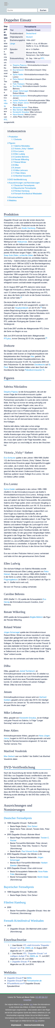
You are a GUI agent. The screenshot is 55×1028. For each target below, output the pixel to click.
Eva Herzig (17, 86)
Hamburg (6, 103)
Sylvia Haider (18, 74)
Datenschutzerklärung (34, 1025)
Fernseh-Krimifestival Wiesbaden (24, 920)
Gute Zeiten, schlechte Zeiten (21, 255)
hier (21, 1004)
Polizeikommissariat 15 (34, 369)
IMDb (29, 977)
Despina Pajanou (20, 65)
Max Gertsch (18, 109)
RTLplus (7, 338)
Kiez (32, 356)
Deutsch (29, 37)
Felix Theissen (19, 84)
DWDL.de (29, 947)
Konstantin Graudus (21, 112)
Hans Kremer (18, 114)
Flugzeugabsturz (11, 579)
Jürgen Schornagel (20, 91)
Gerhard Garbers (20, 95)
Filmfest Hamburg (15, 902)
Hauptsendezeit (21, 307)
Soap (6, 255)
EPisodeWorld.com (15, 983)
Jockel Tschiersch (20, 100)
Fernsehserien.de (34, 980)
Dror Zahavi (32, 826)
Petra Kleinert (18, 79)
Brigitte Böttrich (36, 617)
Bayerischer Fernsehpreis (19, 887)
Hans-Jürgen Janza (21, 102)
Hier (31, 1004)
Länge (12, 43)
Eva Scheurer (18, 69)
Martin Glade (42, 876)
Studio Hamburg (28, 228)
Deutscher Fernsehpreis (18, 818)
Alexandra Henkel (20, 107)
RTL (43, 58)
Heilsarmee (22, 241)
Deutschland (31, 33)
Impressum (16, 1025)
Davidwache (40, 364)
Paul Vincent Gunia (30, 851)
